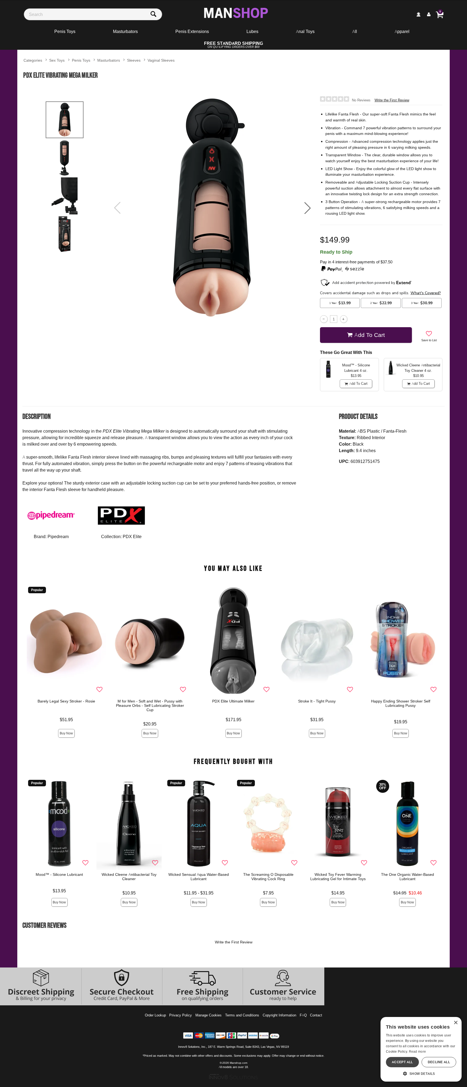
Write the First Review (392, 100)
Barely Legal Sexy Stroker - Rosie (66, 701)
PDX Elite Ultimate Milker (233, 701)
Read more (417, 1051)
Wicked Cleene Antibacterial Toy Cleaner (129, 876)
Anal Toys (305, 31)
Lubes (252, 31)
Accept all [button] (402, 1062)
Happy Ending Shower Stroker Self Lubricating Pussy (400, 703)
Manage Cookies (208, 1015)
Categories (33, 60)
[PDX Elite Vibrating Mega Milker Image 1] (212, 208)
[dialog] (421, 1049)
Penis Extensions (192, 31)
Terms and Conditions (242, 1015)
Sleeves (134, 60)
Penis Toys (64, 31)
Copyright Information (279, 1015)
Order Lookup (155, 1015)
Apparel (402, 31)
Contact (316, 1015)
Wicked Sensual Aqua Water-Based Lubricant (198, 876)
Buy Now (66, 733)
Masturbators (125, 31)
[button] (307, 208)
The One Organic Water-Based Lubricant (407, 876)
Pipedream (58, 536)
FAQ (303, 1015)
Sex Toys (57, 60)
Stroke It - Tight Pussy (317, 701)
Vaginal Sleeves (161, 60)
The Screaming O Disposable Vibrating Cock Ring (268, 876)
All (354, 31)
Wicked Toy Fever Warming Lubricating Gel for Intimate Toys (338, 876)
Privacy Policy (180, 1015)
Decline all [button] (439, 1062)
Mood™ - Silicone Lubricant (59, 874)
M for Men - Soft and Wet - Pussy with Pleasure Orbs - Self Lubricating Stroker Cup (150, 705)
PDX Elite (132, 536)
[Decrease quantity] (323, 319)
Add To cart (369, 334)
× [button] (455, 1023)
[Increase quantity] (343, 319)
